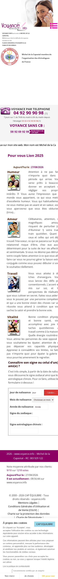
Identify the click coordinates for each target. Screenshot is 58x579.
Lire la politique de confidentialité (16, 566)
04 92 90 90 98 (29, 113)
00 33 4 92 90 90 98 (30, 121)
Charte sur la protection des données (29, 513)
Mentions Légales (27, 502)
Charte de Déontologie (29, 517)
